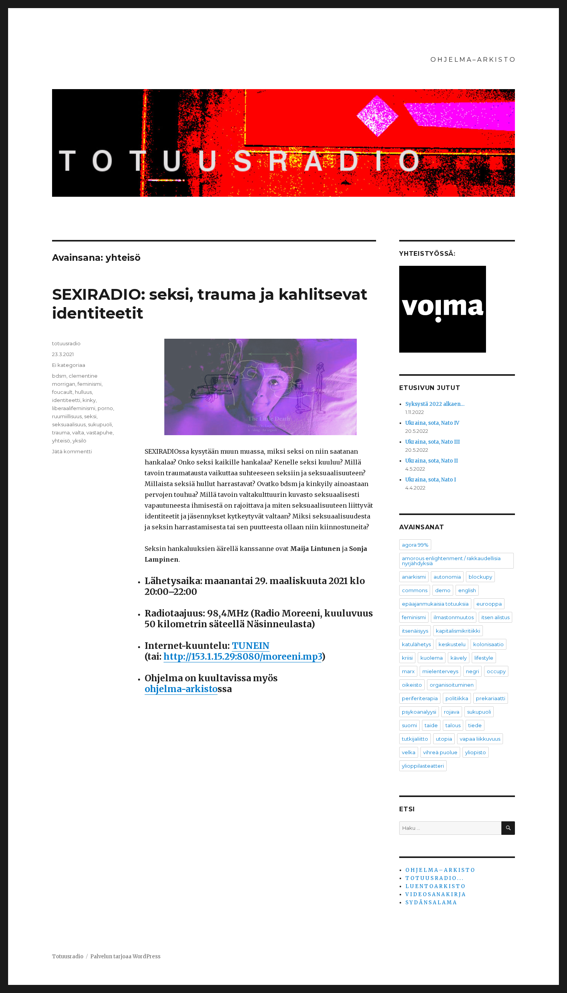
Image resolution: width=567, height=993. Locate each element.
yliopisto (475, 752)
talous (453, 725)
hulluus (83, 392)
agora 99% (415, 545)
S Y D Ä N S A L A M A (430, 902)
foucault (62, 392)
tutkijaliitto (415, 739)
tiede (475, 725)
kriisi (407, 658)
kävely (459, 658)
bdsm (59, 376)
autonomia (447, 577)
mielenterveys (440, 671)
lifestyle (483, 658)
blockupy (480, 577)
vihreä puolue (440, 752)
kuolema (431, 658)
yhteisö (61, 440)
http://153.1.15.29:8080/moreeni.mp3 (242, 656)
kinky (89, 400)
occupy (496, 671)
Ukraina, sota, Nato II (431, 461)
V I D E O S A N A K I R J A (435, 894)
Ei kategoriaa (68, 365)
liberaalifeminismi (73, 408)
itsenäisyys (415, 631)
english (467, 590)
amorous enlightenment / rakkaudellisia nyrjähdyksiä (451, 560)
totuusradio (66, 343)
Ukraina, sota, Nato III (432, 442)
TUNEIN (251, 645)
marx (408, 671)
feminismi (89, 384)
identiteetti (66, 400)
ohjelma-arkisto (181, 688)
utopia (444, 739)
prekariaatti (490, 698)
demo (443, 590)
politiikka (457, 698)
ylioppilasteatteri (423, 766)
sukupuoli (100, 424)
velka (408, 752)
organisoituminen (452, 685)
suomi (409, 725)
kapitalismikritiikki (458, 631)
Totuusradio (67, 956)
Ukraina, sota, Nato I (430, 479)
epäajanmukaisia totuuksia (435, 604)
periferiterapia (420, 698)
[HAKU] (508, 828)
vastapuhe (99, 432)
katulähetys (416, 644)
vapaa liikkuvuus (480, 739)
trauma (61, 432)
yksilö (79, 440)
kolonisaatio (488, 644)
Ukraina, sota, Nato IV (432, 423)
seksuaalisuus (69, 424)
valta (78, 432)
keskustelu (452, 644)
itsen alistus (495, 617)
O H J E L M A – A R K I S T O (472, 59)
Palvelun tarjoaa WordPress (125, 956)
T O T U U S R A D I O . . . (434, 878)
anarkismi (414, 577)
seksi (90, 416)
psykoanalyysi (419, 712)
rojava (451, 712)
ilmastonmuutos (454, 617)
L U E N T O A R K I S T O (435, 886)
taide (431, 725)
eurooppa (489, 604)
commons (414, 590)
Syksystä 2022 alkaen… (434, 404)
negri (472, 671)
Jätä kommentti (72, 451)
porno (105, 408)
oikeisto (412, 685)
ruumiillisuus (67, 416)
